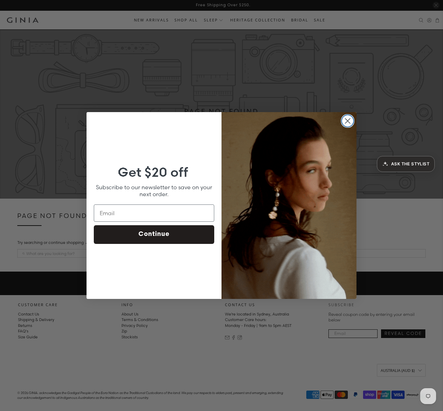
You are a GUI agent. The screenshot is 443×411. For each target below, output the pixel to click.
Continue (154, 234)
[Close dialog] (348, 121)
